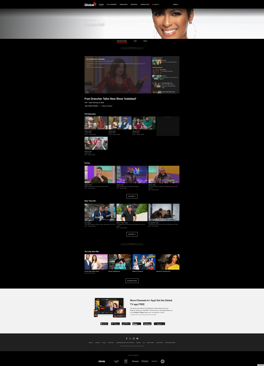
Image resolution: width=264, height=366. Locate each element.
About (145, 41)
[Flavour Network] (135, 361)
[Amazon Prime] (126, 323)
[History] (125, 361)
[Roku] (136, 323)
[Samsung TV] (147, 323)
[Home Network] (145, 361)
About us (91, 342)
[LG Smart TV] (159, 323)
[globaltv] (90, 4)
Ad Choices (261, 365)
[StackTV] (154, 361)
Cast (135, 41)
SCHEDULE (134, 4)
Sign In (175, 4)
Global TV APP (160, 342)
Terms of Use (111, 342)
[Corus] (101, 361)
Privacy (104, 342)
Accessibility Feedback (170, 342)
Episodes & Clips (122, 41)
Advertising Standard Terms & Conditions (125, 342)
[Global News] (116, 361)
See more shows (132, 280)
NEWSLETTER (145, 4)
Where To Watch (150, 342)
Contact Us (97, 342)
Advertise (138, 342)
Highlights (123, 4)
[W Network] (163, 361)
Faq (144, 342)
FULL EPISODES (111, 4)
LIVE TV (156, 4)
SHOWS (101, 4)
